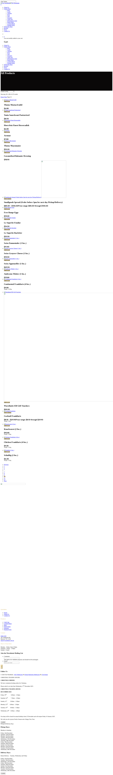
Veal (8, 16)
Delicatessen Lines (12, 20)
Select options (7, 198)
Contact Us (7, 31)
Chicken (9, 13)
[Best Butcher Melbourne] (10, 3)
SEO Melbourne (18, 674)
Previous (6, 464)
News (5, 29)
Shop (5, 97)
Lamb (8, 12)
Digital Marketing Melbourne (32, 674)
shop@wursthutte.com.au (7, 640)
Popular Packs (11, 25)
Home (2, 97)
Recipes (6, 28)
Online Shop (7, 9)
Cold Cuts (10, 19)
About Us (6, 7)
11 (4, 478)
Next (5, 481)
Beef (8, 10)
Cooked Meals (11, 23)
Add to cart (7, 101)
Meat (5, 625)
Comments (7, 656)
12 (4, 479)
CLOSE (3, 722)
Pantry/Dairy (10, 22)
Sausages (9, 18)
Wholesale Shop (8, 26)
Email (6, 661)
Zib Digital (45, 674)
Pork (8, 15)
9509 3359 (3, 636)
